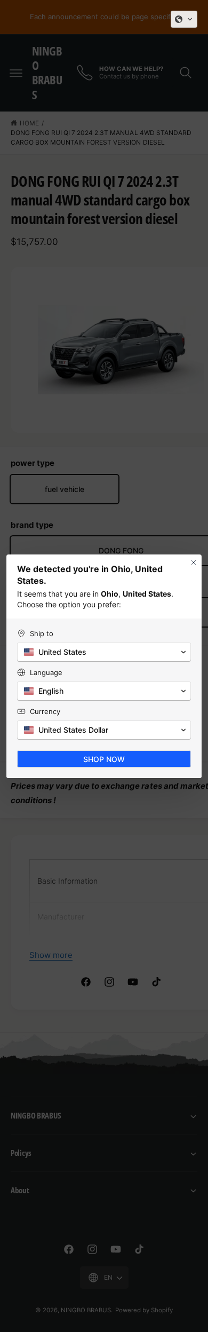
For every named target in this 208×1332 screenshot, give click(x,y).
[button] (184, 19)
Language (46, 672)
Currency (45, 711)
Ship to (41, 633)
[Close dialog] (193, 562)
